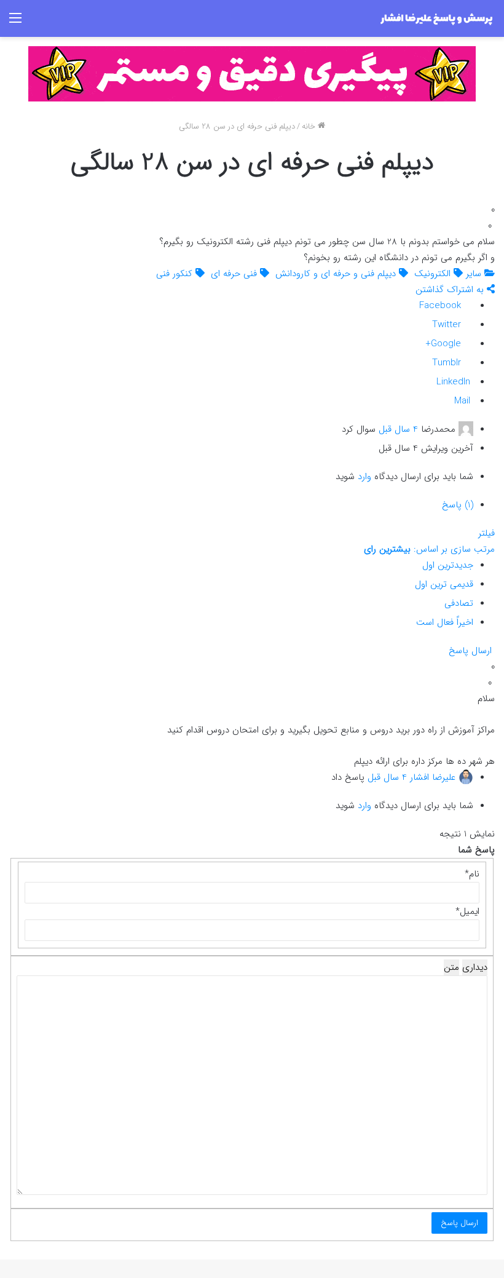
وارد (364, 476)
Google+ (444, 343)
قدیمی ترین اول (444, 584)
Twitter (448, 324)
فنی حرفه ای (235, 273)
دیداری (474, 967)
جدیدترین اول (447, 565)
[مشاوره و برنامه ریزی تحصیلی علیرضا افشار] (436, 18)
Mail (463, 401)
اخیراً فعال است (444, 622)
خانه (310, 126)
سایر (475, 273)
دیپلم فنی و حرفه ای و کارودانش (337, 273)
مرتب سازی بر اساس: (429, 549)
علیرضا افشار (432, 777)
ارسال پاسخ (472, 650)
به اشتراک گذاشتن (451, 289)
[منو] (15, 23)
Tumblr (448, 362)
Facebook (441, 305)
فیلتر (486, 533)
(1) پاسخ (457, 505)
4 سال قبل (398, 429)
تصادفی (458, 603)
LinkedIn (454, 382)
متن (451, 967)
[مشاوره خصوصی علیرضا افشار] (252, 73)
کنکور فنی (175, 273)
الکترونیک (434, 273)
